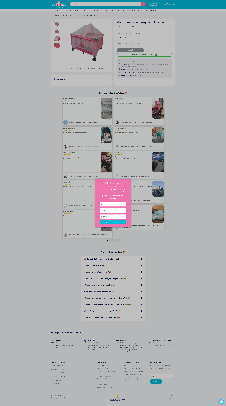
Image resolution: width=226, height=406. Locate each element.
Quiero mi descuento (113, 222)
